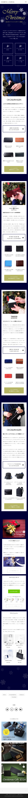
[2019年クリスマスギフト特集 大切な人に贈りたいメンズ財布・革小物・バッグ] (7, 709)
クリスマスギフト (12, 694)
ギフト (4, 694)
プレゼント (22, 694)
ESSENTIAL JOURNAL (11, 796)
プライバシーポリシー (13, 794)
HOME (7, 794)
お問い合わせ (19, 794)
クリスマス (14, 697)
